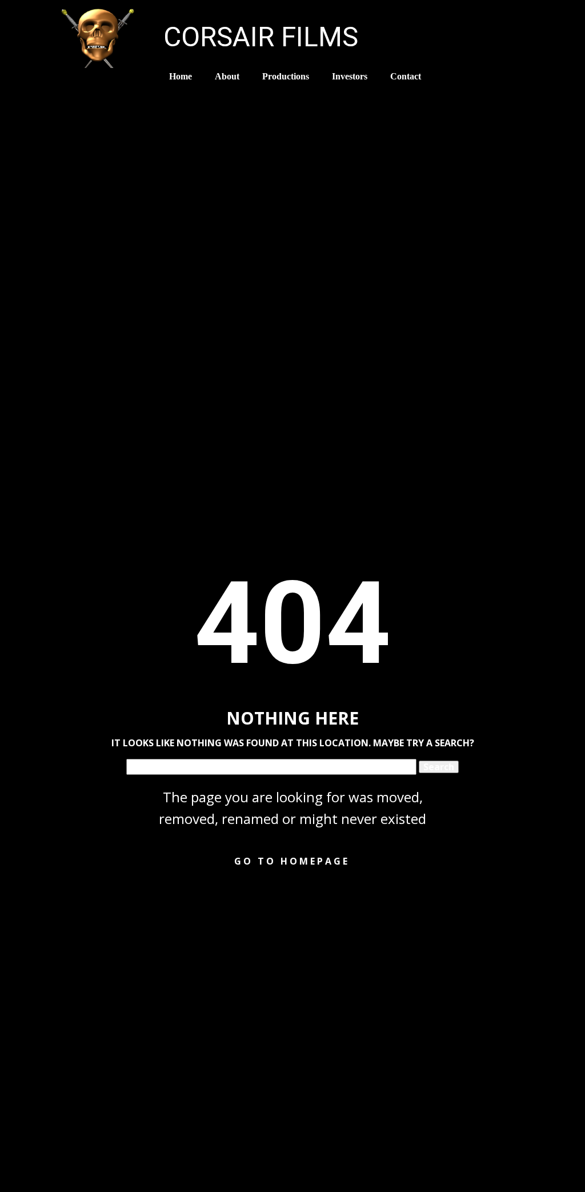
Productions (285, 76)
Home (180, 76)
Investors (349, 76)
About (227, 76)
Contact (405, 76)
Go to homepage (292, 861)
